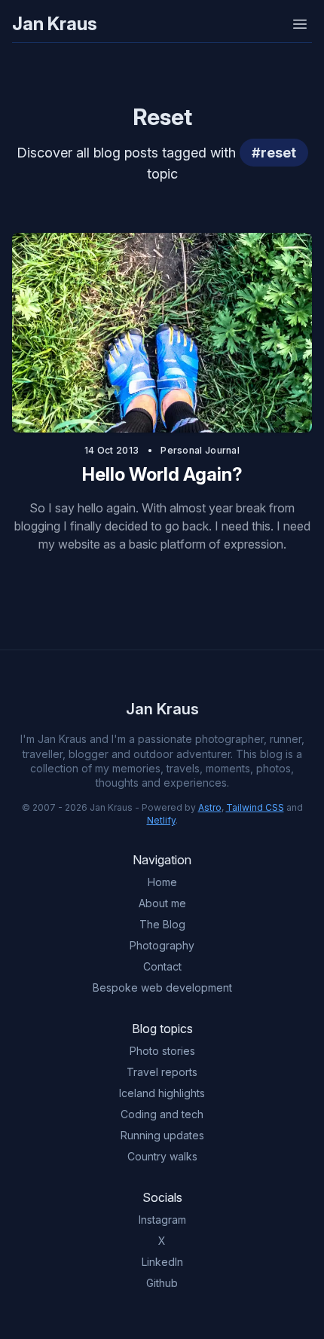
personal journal (200, 450)
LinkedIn (162, 1261)
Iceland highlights (162, 1093)
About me (162, 903)
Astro (210, 807)
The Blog (162, 924)
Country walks (162, 1156)
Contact (162, 966)
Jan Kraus (54, 24)
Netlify (161, 820)
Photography (162, 945)
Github (162, 1282)
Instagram (162, 1219)
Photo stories (162, 1050)
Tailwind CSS (255, 807)
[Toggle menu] (300, 24)
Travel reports (162, 1071)
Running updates (162, 1135)
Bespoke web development (162, 987)
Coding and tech (162, 1114)
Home (162, 882)
